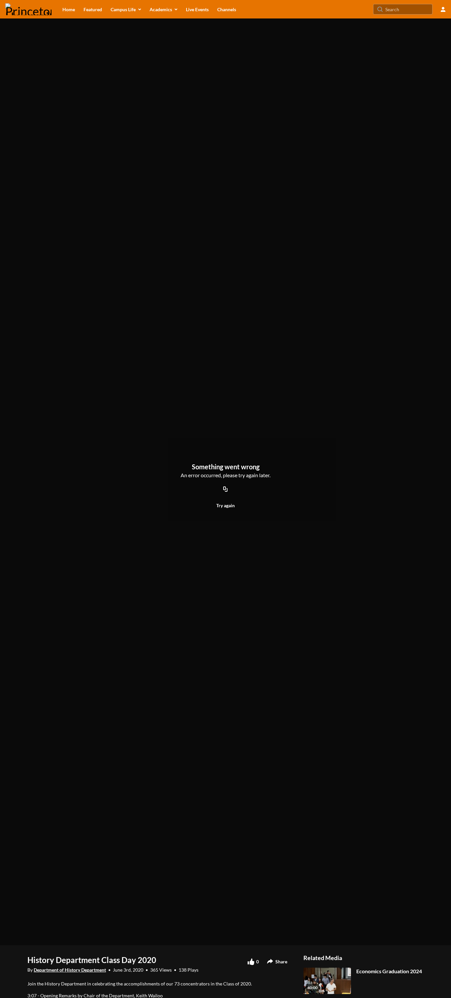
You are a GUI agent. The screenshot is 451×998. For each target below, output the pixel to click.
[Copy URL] (225, 489)
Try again (225, 505)
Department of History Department (70, 970)
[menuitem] (68, 9)
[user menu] (443, 9)
